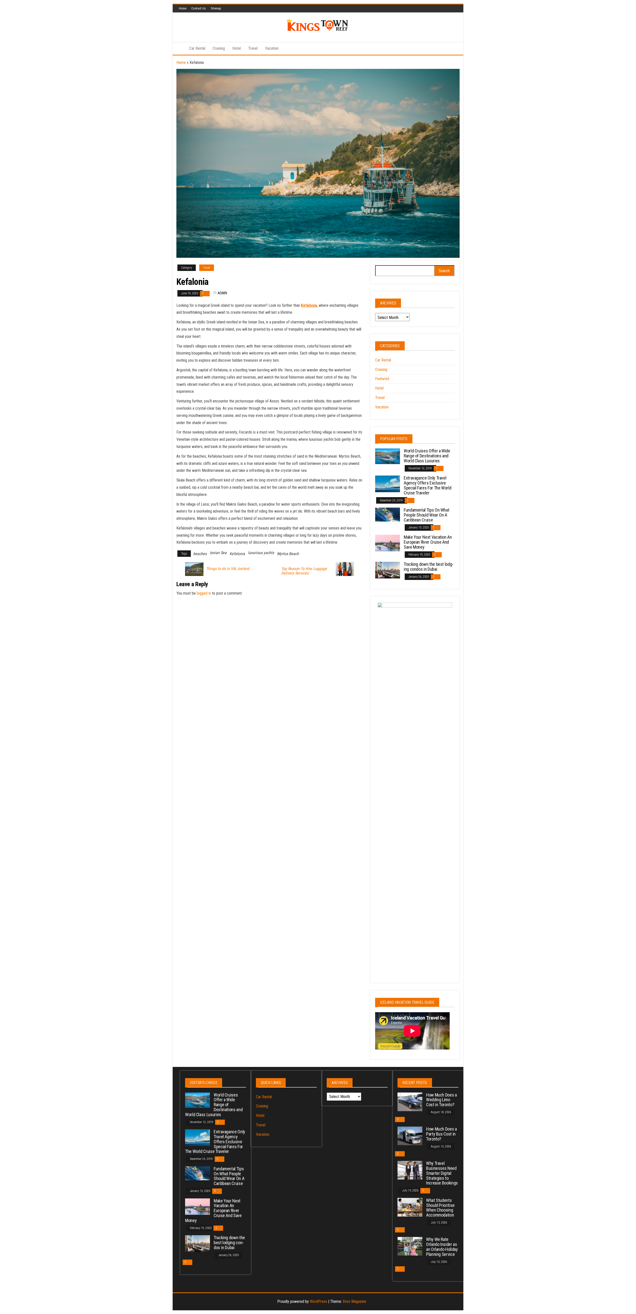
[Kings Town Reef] (179, 48)
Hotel (236, 48)
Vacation (271, 48)
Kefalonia (309, 305)
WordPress (318, 1301)
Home (182, 8)
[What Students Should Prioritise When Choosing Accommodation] (410, 1207)
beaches (200, 553)
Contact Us (198, 8)
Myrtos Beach (288, 553)
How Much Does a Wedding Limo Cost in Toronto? (441, 1099)
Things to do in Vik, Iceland (227, 569)
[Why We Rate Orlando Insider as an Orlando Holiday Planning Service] (410, 1246)
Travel (253, 48)
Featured (382, 378)
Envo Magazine (354, 1301)
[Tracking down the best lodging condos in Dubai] (387, 570)
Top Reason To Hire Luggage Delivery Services (304, 571)
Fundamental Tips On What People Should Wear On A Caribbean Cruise (426, 515)
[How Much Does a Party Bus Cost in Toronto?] (410, 1135)
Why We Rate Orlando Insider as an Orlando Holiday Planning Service (442, 1247)
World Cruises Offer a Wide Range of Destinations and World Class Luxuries (427, 455)
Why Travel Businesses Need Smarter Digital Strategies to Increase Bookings (442, 1173)
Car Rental (197, 48)
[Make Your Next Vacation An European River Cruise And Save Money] (387, 542)
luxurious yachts (261, 552)
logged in (204, 593)
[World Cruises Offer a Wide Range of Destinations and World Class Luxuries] (387, 456)
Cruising (219, 48)
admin (222, 293)
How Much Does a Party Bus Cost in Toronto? (441, 1133)
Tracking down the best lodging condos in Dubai (428, 567)
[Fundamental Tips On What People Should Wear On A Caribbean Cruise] (387, 514)
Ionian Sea (218, 552)
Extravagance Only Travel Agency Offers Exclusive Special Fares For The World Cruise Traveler (427, 485)
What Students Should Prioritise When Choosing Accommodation (440, 1208)
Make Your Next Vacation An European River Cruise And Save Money (428, 542)
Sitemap (216, 8)
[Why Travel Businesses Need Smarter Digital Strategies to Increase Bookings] (410, 1170)
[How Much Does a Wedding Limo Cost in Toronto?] (410, 1101)
